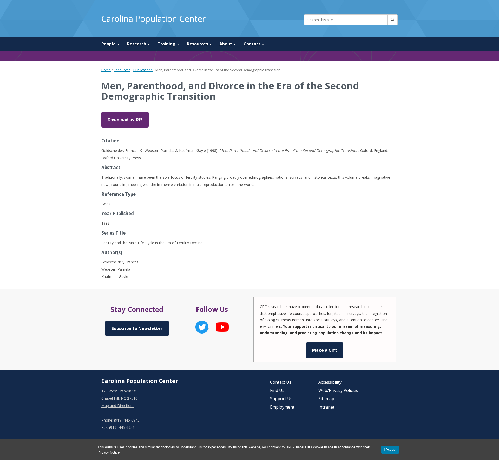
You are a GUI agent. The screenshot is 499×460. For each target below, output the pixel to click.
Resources (198, 44)
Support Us (281, 399)
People (109, 44)
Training (166, 44)
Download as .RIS (125, 120)
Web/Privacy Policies (338, 390)
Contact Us (280, 382)
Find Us (277, 390)
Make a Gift (324, 350)
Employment (282, 407)
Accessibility (330, 382)
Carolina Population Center (153, 18)
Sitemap (326, 399)
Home (106, 70)
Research (137, 44)
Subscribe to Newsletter (136, 328)
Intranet (326, 407)
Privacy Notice (108, 452)
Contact (252, 44)
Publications (143, 70)
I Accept (390, 449)
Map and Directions (117, 405)
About (226, 44)
